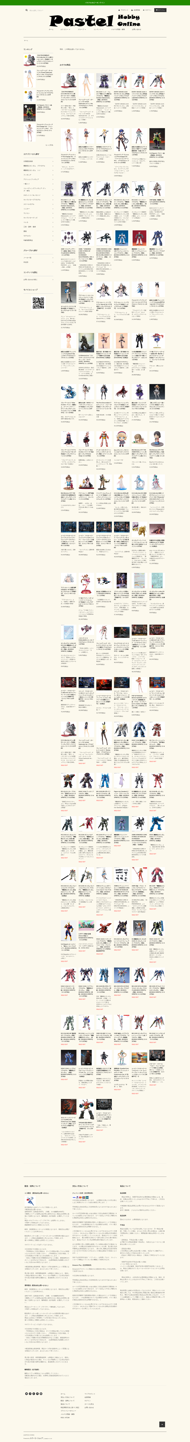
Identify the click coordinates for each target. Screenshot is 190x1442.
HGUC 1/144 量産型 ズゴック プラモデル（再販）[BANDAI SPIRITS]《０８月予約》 (139, 743)
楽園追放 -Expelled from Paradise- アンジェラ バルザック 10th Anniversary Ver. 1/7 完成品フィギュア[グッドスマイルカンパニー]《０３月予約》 (121, 1074)
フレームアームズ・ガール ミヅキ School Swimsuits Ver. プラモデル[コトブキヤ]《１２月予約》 (86, 744)
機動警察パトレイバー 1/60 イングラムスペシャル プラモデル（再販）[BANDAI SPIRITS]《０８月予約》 (139, 253)
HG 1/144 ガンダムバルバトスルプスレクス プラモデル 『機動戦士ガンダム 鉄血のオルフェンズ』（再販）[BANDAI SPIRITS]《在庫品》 (86, 891)
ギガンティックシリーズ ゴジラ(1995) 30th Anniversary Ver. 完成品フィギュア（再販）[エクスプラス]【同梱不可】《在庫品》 (68, 1122)
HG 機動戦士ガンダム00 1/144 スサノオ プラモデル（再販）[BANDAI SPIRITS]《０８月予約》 (139, 794)
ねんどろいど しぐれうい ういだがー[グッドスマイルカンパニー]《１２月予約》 (121, 453)
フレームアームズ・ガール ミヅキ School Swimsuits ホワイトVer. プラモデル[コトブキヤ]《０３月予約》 (45, 73)
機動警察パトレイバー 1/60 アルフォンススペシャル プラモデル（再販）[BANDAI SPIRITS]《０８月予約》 (122, 253)
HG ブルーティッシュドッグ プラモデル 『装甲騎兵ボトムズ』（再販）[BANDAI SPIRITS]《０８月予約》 (157, 744)
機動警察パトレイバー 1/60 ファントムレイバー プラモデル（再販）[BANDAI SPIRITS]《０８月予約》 (122, 838)
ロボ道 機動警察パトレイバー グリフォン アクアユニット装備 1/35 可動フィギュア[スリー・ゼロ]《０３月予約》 (139, 355)
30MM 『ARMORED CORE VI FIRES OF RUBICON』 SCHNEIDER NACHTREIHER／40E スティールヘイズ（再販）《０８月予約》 (86, 255)
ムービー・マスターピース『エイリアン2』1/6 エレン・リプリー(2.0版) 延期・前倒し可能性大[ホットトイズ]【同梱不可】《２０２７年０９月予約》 (121, 541)
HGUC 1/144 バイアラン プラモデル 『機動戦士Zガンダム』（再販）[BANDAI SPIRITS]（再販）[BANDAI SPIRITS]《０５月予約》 (86, 991)
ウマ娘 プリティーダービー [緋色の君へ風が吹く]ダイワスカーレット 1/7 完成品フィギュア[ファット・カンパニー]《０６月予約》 (156, 356)
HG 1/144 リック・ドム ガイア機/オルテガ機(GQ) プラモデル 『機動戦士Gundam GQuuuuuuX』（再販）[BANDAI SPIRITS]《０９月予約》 (68, 205)
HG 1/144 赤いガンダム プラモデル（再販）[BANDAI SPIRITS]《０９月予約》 (157, 794)
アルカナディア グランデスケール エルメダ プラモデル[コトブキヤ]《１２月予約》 (45, 94)
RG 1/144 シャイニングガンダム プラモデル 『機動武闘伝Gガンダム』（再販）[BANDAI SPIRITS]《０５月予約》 (86, 1037)
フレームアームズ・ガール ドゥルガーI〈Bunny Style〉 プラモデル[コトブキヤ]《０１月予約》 (103, 751)
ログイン (148, 10)
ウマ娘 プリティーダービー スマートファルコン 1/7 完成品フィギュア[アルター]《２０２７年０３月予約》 (86, 602)
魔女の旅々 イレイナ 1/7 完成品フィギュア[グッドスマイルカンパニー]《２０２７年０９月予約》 (139, 405)
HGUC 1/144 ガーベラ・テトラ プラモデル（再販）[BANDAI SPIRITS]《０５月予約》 (68, 989)
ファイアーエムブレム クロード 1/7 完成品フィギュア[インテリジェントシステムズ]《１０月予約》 (103, 496)
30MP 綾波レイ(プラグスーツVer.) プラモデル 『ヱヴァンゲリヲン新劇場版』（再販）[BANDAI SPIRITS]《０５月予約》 (121, 1037)
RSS (62, 1417)
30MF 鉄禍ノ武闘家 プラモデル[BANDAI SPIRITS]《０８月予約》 (157, 202)
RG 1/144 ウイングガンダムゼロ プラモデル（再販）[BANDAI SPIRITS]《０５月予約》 (157, 1036)
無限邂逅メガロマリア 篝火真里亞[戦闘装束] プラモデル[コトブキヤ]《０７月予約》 (104, 1071)
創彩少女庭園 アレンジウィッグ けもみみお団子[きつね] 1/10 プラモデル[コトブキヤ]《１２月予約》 (157, 303)
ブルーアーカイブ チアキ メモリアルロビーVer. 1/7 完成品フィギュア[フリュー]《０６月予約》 (68, 453)
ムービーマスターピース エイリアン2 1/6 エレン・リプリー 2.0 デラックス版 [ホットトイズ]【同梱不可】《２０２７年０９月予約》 (103, 540)
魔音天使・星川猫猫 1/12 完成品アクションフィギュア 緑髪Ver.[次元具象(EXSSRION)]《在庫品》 (121, 354)
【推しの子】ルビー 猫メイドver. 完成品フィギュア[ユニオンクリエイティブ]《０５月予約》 (156, 405)
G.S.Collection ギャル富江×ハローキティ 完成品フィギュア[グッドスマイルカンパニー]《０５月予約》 (68, 744)
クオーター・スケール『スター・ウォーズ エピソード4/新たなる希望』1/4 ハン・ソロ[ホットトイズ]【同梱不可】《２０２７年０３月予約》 (156, 1069)
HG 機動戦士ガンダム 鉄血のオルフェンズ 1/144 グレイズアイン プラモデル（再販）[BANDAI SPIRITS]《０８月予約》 (86, 204)
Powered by (27, 1438)
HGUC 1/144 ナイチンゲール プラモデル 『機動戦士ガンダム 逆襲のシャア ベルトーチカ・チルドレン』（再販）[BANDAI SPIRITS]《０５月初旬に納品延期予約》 (103, 945)
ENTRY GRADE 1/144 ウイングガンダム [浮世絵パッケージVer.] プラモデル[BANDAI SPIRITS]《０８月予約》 (157, 96)
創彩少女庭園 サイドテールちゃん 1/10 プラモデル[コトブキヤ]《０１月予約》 (86, 150)
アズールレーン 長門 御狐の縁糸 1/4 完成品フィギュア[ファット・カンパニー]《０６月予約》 (86, 496)
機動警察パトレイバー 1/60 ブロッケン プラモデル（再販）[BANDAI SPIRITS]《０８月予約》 (157, 252)
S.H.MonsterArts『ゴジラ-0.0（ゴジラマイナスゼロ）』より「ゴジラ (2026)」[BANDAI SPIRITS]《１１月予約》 (86, 359)
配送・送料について (68, 1401)
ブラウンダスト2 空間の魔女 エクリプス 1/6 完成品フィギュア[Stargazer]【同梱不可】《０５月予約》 (121, 595)
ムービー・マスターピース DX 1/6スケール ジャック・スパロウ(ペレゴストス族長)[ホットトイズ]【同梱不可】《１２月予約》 (139, 643)
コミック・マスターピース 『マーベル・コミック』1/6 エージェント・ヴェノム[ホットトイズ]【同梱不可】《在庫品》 (121, 695)
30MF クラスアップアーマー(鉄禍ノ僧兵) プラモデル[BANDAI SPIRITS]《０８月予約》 (68, 252)
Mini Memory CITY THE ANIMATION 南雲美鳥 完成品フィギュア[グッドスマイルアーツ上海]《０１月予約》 (68, 497)
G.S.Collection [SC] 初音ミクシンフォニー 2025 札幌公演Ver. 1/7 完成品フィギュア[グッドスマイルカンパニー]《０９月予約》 (139, 498)
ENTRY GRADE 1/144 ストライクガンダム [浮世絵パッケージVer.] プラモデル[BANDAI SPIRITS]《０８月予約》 (139, 96)
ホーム (51, 29)
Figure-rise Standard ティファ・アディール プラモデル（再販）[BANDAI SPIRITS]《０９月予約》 (121, 794)
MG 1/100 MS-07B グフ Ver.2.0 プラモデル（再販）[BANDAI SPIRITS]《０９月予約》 (103, 794)
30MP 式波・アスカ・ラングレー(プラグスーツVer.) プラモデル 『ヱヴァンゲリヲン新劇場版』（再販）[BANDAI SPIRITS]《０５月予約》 (139, 891)
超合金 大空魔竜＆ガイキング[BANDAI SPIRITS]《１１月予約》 (103, 593)
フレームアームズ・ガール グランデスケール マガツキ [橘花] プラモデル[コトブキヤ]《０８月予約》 (103, 646)
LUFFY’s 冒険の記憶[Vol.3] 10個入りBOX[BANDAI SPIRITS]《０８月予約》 (86, 937)
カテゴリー (64, 29)
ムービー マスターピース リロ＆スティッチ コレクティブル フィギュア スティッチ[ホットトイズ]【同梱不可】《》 (139, 1072)
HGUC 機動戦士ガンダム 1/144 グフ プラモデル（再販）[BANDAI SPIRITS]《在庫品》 (156, 837)
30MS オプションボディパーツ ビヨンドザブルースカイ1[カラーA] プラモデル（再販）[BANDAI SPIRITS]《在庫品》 (103, 890)
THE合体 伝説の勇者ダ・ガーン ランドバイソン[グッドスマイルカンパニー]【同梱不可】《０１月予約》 (86, 1126)
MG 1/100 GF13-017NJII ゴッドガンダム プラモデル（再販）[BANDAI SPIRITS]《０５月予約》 (121, 989)
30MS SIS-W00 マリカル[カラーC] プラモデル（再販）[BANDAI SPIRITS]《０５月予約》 (104, 1036)
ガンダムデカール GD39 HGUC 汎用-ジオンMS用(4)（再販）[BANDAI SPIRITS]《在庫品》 (139, 594)
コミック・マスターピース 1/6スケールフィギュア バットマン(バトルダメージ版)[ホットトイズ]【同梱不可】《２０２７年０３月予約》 (86, 696)
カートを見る (89, 1404)
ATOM (67, 1417)
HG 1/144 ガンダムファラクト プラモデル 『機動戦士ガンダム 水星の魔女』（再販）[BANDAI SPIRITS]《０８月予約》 (121, 204)
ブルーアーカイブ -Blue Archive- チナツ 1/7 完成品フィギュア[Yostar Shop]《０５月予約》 (86, 453)
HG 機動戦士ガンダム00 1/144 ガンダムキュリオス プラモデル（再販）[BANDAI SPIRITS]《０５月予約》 (139, 943)
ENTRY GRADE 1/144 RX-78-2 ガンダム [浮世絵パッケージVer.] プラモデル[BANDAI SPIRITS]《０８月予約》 (122, 96)
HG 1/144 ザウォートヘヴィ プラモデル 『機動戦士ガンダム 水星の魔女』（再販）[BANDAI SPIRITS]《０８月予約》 (104, 838)
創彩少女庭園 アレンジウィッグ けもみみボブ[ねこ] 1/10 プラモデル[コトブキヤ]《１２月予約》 (68, 354)
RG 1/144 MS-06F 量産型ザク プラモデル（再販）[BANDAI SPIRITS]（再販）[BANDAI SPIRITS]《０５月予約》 (68, 1037)
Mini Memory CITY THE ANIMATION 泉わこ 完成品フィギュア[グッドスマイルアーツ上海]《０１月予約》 (156, 454)
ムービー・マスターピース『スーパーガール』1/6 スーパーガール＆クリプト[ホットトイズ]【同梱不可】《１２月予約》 (157, 695)
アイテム (161, 10)
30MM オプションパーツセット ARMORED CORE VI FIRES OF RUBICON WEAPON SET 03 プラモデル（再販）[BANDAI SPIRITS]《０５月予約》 (121, 891)
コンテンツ (97, 29)
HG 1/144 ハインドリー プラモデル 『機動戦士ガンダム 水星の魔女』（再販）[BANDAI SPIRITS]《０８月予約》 (139, 204)
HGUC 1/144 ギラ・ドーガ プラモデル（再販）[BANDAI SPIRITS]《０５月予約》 (157, 942)
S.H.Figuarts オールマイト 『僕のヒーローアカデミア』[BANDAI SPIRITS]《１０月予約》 (68, 947)
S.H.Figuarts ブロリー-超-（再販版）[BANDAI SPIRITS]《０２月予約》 (44, 107)
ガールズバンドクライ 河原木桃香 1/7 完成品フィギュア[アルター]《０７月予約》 (68, 309)
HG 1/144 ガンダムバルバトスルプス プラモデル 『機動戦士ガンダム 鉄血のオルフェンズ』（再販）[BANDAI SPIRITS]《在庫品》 (68, 891)
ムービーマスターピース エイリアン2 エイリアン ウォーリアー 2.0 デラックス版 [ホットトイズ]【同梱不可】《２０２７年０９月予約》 (68, 540)
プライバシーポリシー (68, 1411)
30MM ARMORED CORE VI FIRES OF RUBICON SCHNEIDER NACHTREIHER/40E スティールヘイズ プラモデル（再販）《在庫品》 (139, 839)
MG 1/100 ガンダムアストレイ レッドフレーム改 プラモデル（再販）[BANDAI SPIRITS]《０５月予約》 (139, 1037)
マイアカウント (90, 1394)
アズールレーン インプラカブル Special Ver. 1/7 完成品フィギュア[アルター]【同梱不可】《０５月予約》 (104, 306)
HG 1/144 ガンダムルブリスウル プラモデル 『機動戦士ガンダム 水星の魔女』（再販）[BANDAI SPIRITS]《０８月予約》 (68, 838)
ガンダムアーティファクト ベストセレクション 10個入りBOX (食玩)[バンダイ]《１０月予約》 (139, 543)
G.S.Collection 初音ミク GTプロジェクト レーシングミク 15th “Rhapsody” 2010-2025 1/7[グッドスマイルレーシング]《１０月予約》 (157, 498)
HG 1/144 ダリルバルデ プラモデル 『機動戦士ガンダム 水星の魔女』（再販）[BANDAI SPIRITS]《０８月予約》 (86, 838)
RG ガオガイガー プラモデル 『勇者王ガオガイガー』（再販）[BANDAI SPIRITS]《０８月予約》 (68, 794)
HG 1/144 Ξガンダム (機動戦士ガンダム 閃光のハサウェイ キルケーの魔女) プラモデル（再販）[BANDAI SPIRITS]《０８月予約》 (122, 745)
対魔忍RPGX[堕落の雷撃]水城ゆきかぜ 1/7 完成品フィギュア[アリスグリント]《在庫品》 (157, 543)
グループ (81, 29)
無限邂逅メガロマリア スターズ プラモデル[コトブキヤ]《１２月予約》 (104, 149)
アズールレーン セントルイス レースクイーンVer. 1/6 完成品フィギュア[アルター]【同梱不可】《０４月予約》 (86, 299)
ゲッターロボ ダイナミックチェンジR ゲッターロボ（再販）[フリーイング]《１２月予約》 (104, 453)
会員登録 (137, 10)
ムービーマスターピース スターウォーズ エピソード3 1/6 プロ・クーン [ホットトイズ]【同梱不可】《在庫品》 (86, 1072)
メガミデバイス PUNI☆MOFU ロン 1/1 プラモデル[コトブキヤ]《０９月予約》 (86, 641)
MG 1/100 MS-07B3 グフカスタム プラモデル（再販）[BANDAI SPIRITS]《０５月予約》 (103, 989)
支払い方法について (68, 1397)
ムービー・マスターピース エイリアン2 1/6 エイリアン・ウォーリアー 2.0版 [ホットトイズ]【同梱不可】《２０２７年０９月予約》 (86, 540)
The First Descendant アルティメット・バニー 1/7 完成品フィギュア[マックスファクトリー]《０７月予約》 (104, 406)
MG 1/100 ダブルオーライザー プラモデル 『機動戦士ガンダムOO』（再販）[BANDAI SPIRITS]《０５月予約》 (157, 990)
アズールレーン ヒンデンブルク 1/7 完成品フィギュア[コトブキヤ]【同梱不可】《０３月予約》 (121, 405)
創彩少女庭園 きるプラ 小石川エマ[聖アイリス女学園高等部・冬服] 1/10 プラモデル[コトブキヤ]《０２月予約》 (139, 151)
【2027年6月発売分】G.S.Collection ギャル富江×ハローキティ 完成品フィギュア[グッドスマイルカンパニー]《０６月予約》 (45, 59)
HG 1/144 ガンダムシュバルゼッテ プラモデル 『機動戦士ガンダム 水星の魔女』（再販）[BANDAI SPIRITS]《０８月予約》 (104, 204)
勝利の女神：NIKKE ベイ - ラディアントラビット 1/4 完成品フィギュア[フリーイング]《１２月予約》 (86, 406)
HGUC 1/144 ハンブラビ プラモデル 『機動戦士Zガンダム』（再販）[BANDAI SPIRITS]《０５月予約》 (68, 1072)
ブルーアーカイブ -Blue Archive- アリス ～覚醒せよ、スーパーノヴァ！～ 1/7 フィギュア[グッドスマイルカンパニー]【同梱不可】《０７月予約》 (68, 407)
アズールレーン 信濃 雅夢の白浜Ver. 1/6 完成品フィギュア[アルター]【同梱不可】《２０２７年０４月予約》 (68, 591)
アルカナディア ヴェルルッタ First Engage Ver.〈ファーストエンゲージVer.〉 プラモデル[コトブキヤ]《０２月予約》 (121, 158)
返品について (65, 1404)
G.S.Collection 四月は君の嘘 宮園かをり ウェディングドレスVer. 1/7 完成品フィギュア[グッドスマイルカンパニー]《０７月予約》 (121, 498)
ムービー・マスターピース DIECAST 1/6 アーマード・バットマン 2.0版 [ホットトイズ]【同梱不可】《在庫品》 (104, 1117)
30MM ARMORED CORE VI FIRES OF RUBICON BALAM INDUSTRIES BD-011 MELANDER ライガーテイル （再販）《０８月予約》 (104, 254)
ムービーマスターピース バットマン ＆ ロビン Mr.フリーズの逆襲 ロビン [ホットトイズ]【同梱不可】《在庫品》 (103, 699)
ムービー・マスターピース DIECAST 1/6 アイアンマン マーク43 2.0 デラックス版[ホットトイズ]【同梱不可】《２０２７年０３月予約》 (157, 643)
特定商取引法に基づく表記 (70, 1407)
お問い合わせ (136, 29)
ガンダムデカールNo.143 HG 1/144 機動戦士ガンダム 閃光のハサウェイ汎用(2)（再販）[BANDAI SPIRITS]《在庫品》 (68, 647)
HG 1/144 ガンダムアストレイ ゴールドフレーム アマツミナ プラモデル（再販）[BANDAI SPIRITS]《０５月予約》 (121, 943)
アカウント (124, 10)
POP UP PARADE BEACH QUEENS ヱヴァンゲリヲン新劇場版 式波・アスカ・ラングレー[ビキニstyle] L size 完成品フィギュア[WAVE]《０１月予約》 (139, 701)
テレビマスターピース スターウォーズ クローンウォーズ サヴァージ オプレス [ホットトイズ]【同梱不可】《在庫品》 (121, 647)
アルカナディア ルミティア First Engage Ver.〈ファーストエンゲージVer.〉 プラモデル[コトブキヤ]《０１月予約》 (45, 128)
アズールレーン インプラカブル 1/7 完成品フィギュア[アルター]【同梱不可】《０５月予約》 (121, 305)
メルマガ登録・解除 (118, 29)
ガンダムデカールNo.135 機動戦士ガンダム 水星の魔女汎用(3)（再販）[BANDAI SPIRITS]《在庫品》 (157, 595)
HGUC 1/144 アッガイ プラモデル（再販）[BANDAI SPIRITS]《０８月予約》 (86, 794)
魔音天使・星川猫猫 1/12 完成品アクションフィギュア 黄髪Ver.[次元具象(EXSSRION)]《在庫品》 (103, 354)
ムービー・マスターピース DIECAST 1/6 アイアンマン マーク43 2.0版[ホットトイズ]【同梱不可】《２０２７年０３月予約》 (68, 695)
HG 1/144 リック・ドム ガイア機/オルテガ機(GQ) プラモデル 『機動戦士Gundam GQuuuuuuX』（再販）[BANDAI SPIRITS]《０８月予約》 (103, 97)
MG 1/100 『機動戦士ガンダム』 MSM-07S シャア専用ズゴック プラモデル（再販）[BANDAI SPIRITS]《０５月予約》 (157, 890)
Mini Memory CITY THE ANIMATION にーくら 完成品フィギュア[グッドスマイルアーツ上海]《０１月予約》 (139, 454)
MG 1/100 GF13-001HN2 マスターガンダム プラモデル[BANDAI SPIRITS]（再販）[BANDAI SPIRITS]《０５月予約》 (139, 990)
